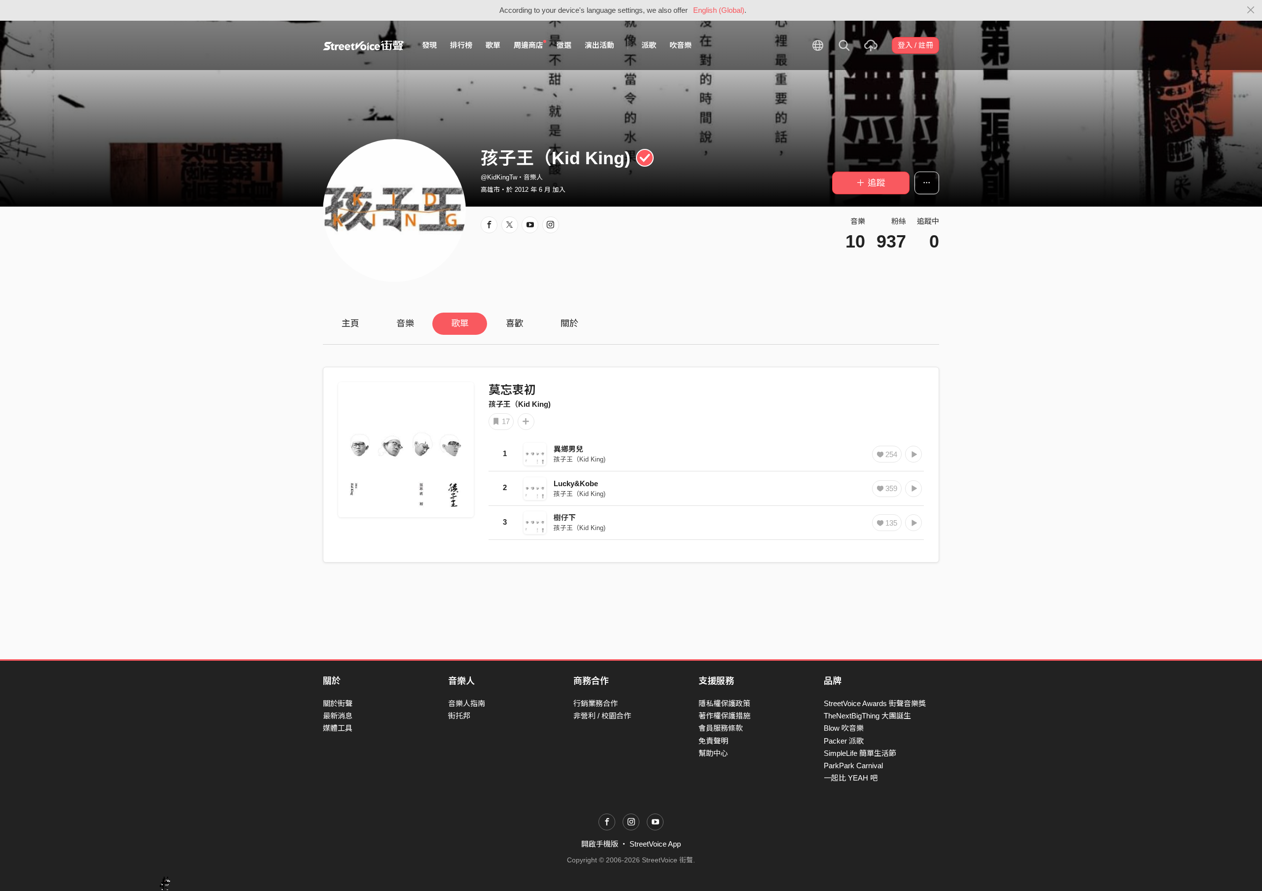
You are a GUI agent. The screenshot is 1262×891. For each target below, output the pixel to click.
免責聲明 (713, 741)
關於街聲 (337, 703)
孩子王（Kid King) (520, 404)
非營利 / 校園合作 (602, 716)
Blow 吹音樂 (844, 728)
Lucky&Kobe (576, 483)
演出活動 (599, 45)
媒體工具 (337, 728)
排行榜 (461, 45)
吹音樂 (680, 45)
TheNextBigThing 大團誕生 (867, 716)
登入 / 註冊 (915, 45)
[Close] (1251, 10)
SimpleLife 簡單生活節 (860, 753)
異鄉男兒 (568, 449)
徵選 (564, 45)
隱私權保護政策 (724, 703)
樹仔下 (565, 517)
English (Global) (718, 10)
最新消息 (337, 716)
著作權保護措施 (724, 716)
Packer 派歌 (844, 741)
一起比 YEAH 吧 (850, 778)
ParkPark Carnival (853, 765)
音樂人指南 (466, 703)
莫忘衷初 (512, 389)
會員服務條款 (721, 728)
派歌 (648, 45)
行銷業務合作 (595, 703)
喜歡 (515, 323)
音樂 (405, 323)
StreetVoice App (655, 844)
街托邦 (459, 716)
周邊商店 (528, 45)
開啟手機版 (599, 844)
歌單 (493, 45)
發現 (429, 45)
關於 (569, 323)
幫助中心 (713, 753)
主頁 (350, 323)
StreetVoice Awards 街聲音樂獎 (875, 703)
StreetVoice (363, 45)
